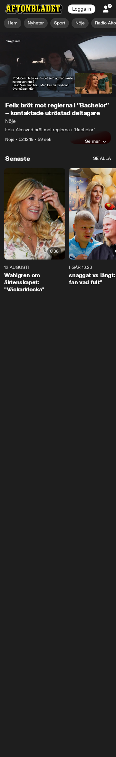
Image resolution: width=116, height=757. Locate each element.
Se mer (92, 141)
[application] (58, 64)
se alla (102, 158)
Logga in (81, 9)
